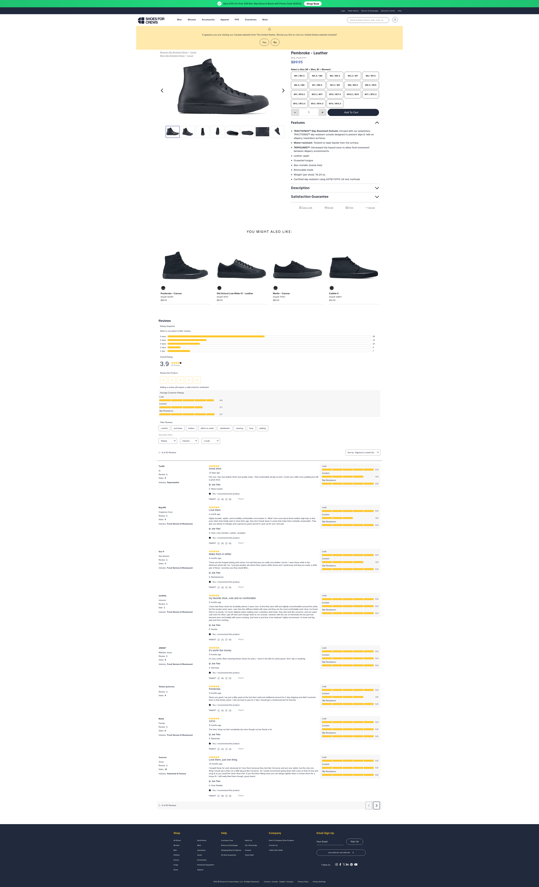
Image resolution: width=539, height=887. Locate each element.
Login (343, 11)
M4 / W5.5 (299, 76)
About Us (248, 840)
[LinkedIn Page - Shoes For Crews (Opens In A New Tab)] (348, 864)
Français (290, 882)
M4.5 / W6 (317, 76)
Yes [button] (264, 42)
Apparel (225, 19)
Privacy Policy (303, 882)
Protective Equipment (205, 865)
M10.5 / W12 (353, 94)
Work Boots (201, 840)
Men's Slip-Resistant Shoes (172, 55)
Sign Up (355, 841)
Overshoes (250, 19)
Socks (199, 855)
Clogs (175, 865)
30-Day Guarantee (228, 855)
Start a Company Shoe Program (281, 840)
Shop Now (313, 3)
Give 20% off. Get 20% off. (339, 852)
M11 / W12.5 (371, 94)
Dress (175, 870)
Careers (248, 850)
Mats (265, 19)
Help (399, 11)
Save (375, 215)
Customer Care (227, 840)
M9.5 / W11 (317, 94)
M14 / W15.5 (335, 103)
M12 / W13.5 (299, 103)
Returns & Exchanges (369, 11)
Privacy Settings (319, 882)
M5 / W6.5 (335, 76)
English (282, 882)
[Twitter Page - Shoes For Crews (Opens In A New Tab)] (344, 864)
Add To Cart (351, 112)
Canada (275, 882)
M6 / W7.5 (371, 76)
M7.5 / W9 (335, 85)
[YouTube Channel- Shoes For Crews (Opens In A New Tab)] (356, 864)
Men (179, 19)
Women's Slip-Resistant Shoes (174, 52)
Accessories (208, 19)
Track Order (249, 855)
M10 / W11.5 (335, 94)
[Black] (163, 288)
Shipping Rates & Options (231, 850)
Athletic (176, 855)
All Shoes (177, 840)
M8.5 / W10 (370, 85)
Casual (193, 52)
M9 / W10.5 (299, 94)
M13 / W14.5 (317, 103)
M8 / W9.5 (353, 85)
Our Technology (251, 845)
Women (192, 19)
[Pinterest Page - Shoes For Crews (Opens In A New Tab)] (352, 864)
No (275, 42)
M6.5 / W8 (299, 85)
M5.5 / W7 (353, 76)
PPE (237, 19)
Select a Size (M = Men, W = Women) (311, 69)
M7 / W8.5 (317, 85)
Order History (353, 11)
